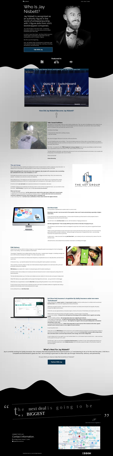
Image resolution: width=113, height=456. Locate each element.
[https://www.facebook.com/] (84, 453)
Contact (88, 1)
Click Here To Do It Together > (93, 422)
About (85, 1)
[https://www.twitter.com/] (88, 453)
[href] (79, 437)
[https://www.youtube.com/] (90, 453)
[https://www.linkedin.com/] (86, 453)
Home (82, 1)
